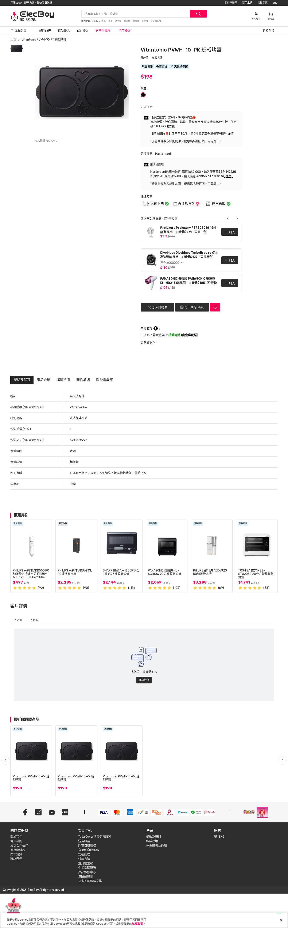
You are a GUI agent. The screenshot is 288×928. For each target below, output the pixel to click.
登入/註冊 (256, 19)
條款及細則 (153, 836)
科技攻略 (269, 30)
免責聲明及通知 (156, 845)
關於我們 (16, 836)
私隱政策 (152, 841)
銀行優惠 (83, 30)
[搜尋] (198, 14)
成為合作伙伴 (19, 845)
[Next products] (237, 218)
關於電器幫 (231, 2)
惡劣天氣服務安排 (90, 881)
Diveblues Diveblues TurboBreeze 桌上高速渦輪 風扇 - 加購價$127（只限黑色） (189, 255)
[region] (144, 920)
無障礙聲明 (85, 876)
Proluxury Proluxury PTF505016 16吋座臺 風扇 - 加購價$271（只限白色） (188, 230)
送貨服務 (84, 841)
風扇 (110, 21)
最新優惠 (64, 30)
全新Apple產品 (99, 21)
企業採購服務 (87, 867)
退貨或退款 (85, 863)
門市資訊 (16, 854)
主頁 (13, 39)
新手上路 (247, 2)
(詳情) (171, 126)
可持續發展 (17, 850)
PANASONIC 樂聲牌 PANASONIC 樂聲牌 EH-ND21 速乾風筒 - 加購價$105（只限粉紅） (188, 281)
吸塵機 (145, 21)
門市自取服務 (87, 845)
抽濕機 (127, 21)
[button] (282, 760)
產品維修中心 (87, 872)
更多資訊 (147, 342)
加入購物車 (159, 307)
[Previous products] (228, 218)
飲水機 (136, 21)
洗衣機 (118, 21)
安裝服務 (84, 854)
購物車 (271, 19)
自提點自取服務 (88, 850)
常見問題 (262, 2)
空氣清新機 (156, 21)
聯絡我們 (16, 859)
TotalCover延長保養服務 (94, 836)
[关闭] (281, 920)
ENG (275, 2)
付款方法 (84, 859)
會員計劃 (16, 841)
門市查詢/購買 (194, 307)
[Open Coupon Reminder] (13, 908)
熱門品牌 (45, 30)
